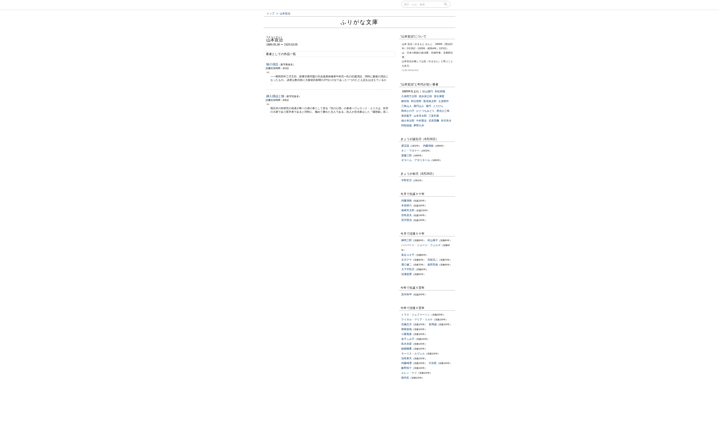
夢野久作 (419, 125)
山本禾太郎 (420, 115)
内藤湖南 (428, 145)
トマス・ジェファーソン (415, 314)
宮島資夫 (406, 215)
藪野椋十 (406, 367)
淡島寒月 (406, 358)
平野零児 (406, 180)
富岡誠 (433, 324)
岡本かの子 (407, 110)
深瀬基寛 (406, 274)
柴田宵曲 (432, 264)
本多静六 (406, 205)
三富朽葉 (434, 115)
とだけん (438, 105)
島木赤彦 (406, 343)
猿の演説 (272, 64)
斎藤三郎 (406, 155)
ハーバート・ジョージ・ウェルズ (421, 245)
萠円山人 (419, 105)
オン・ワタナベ (410, 150)
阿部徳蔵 (406, 125)
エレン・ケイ (409, 372)
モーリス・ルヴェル (413, 353)
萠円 (428, 105)
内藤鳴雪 (406, 363)
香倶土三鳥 (443, 110)
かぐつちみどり (425, 110)
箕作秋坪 (406, 294)
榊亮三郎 (406, 240)
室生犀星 (439, 96)
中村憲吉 (421, 120)
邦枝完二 (432, 259)
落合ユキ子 (407, 254)
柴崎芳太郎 (407, 210)
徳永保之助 (425, 96)
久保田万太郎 (409, 96)
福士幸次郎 (407, 120)
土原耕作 (443, 101)
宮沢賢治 (406, 220)
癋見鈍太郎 (429, 101)
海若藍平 (406, 115)
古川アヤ (406, 259)
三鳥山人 (406, 105)
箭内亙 (405, 377)
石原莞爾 (434, 120)
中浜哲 (433, 363)
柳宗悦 (405, 101)
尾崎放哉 (406, 329)
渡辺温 (405, 145)
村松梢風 (440, 91)
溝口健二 (406, 264)
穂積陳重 (406, 348)
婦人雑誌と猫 (275, 96)
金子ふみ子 (407, 338)
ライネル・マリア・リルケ (417, 319)
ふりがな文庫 (359, 22)
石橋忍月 (406, 324)
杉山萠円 (427, 91)
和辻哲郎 (416, 101)
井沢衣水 (446, 120)
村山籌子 (432, 240)
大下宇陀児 (407, 269)
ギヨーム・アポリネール (415, 160)
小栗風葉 (406, 334)
